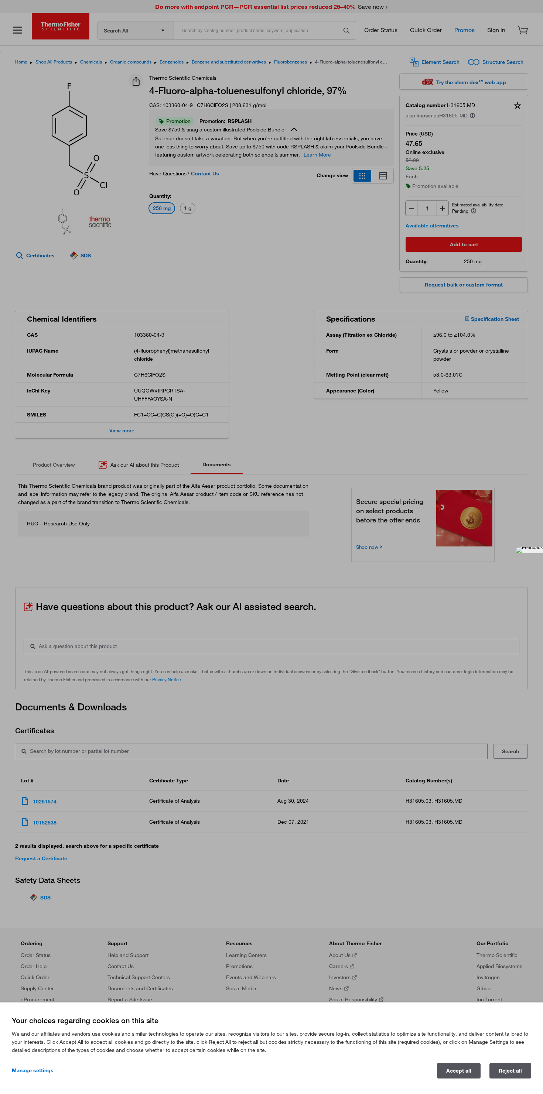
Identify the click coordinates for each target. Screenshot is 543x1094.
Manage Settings (33, 1070)
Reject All (510, 1070)
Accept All (458, 1070)
